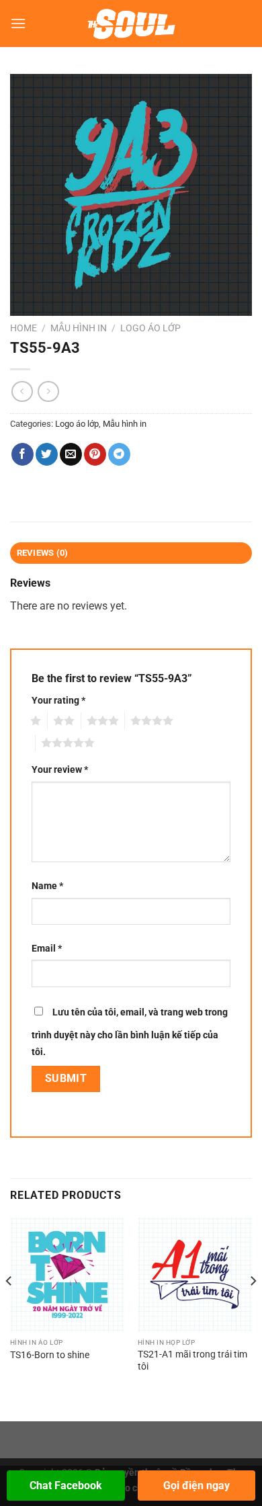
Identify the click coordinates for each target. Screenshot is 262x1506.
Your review (60, 770)
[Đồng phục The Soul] (131, 23)
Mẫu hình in (78, 328)
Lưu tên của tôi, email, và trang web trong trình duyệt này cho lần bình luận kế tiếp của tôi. (130, 1032)
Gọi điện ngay (196, 1485)
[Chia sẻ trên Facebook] (22, 454)
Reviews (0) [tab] (43, 553)
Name (47, 886)
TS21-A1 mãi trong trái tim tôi (192, 1360)
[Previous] (9, 1307)
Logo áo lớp (150, 328)
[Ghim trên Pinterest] (95, 454)
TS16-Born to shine (49, 1354)
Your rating (58, 700)
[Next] (252, 1307)
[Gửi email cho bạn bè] (71, 454)
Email (47, 948)
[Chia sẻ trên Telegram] (119, 454)
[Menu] (18, 23)
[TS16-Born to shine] (67, 1274)
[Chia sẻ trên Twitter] (47, 454)
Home (23, 328)
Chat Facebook (66, 1485)
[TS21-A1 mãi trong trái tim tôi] (195, 1274)
